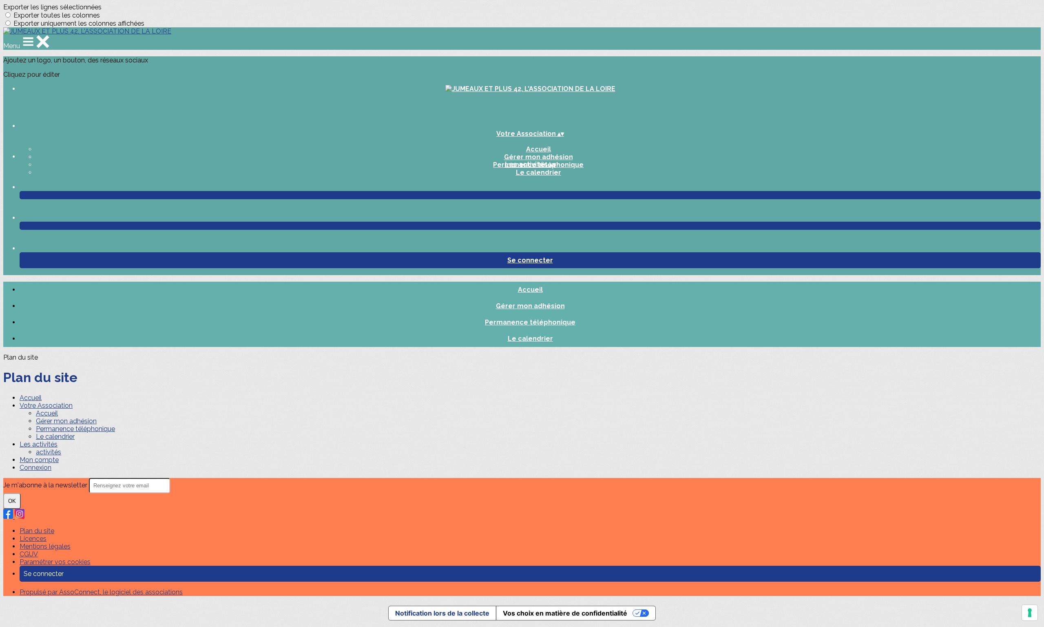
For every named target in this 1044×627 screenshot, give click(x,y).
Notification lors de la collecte (442, 613)
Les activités (39, 444)
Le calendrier (538, 172)
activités (48, 452)
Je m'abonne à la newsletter (46, 485)
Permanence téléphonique (530, 322)
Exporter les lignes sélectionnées (52, 7)
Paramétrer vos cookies (55, 562)
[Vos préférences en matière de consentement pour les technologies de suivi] (1029, 612)
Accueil (538, 149)
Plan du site (37, 531)
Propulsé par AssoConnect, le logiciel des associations (101, 592)
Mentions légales (45, 546)
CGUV (29, 554)
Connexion (35, 467)
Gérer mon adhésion (538, 157)
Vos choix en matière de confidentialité (565, 613)
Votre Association (46, 405)
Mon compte (39, 460)
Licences (33, 539)
